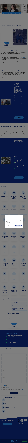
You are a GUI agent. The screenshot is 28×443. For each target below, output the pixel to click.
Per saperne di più (8, 222)
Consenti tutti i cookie (18, 225)
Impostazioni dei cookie (10, 225)
